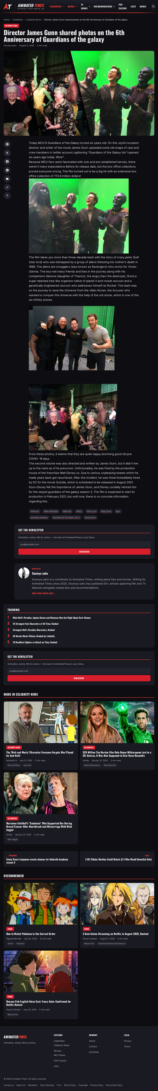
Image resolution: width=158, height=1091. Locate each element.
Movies (71, 6)
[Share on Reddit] (7, 170)
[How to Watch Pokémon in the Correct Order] (41, 904)
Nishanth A (11, 760)
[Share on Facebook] (7, 161)
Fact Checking (47, 1085)
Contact (93, 1046)
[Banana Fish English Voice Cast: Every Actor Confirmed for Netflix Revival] (41, 971)
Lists (133, 6)
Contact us (9, 1085)
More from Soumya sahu (44, 593)
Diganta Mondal (13, 938)
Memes (143, 6)
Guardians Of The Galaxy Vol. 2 (66, 517)
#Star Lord (91, 511)
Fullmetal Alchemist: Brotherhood (111, 943)
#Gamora (35, 511)
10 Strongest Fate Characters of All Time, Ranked (35, 623)
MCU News (59, 1055)
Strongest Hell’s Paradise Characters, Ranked (34, 629)
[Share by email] (7, 178)
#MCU (79, 511)
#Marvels (67, 511)
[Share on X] (7, 152)
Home (6, 19)
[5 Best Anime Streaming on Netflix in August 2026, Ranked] (117, 904)
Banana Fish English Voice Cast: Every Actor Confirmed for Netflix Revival (38, 1003)
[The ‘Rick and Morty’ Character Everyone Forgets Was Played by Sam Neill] (41, 722)
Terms (127, 1046)
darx (118, 511)
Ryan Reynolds (110, 765)
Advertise (94, 1052)
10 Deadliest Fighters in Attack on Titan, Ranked (35, 642)
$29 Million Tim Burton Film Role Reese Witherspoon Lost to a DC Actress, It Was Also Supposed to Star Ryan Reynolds (117, 753)
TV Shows (84, 6)
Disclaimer (33, 1085)
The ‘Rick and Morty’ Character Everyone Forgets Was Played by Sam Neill (39, 753)
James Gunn (90, 517)
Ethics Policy (70, 1085)
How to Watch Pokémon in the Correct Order (30, 934)
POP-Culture (123, 6)
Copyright (83, 1085)
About (92, 1041)
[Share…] (7, 195)
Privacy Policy (96, 1085)
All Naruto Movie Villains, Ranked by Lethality (34, 636)
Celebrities (55, 6)
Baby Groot (106, 511)
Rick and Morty (14, 765)
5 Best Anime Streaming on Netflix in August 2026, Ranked (115, 934)
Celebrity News (33, 19)
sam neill (27, 765)
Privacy (128, 1041)
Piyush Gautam (90, 938)
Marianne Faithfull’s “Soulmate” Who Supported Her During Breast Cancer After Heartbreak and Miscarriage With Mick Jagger (39, 826)
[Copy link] (7, 187)
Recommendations (103, 6)
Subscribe (84, 551)
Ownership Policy (114, 1085)
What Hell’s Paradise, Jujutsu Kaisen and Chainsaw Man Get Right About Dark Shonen (52, 617)
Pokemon (20, 943)
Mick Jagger (13, 839)
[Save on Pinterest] (7, 144)
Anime (10, 929)
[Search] (153, 6)
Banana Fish (89, 943)
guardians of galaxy (39, 517)
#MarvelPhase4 (51, 511)
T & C (59, 1085)
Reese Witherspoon (92, 765)
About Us (21, 1085)
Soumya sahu (10, 45)
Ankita (86, 760)
